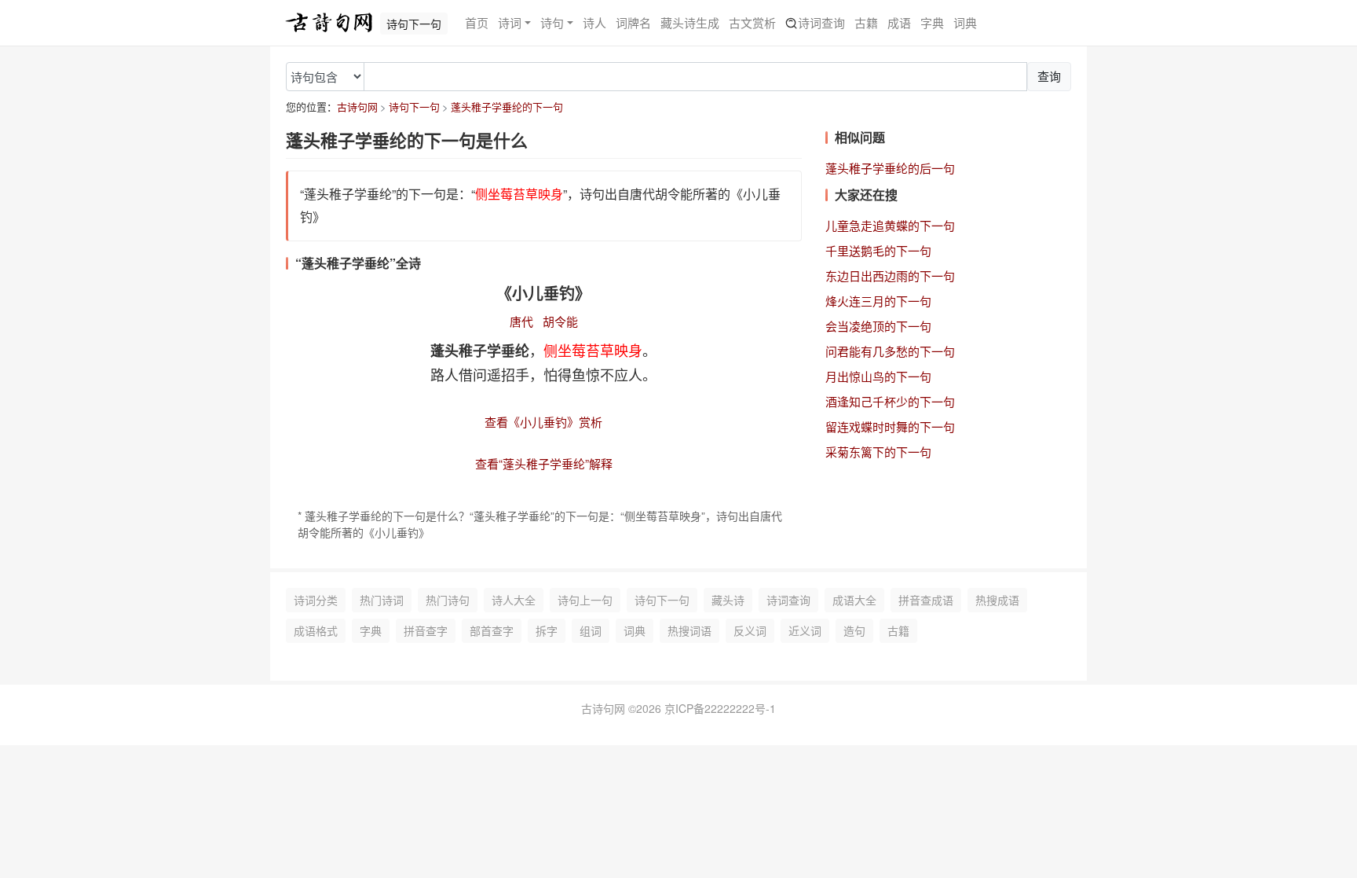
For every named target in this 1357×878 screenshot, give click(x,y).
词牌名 (633, 22)
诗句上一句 (585, 600)
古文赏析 (752, 22)
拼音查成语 (925, 600)
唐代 (521, 321)
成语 (899, 22)
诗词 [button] (509, 22)
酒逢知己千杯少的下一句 (890, 401)
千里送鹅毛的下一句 (878, 250)
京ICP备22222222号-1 (720, 708)
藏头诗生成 (689, 22)
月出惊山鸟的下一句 (878, 376)
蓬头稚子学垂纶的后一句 (890, 168)
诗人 (594, 22)
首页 (476, 22)
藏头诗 (727, 600)
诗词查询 (821, 22)
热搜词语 (689, 630)
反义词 (749, 630)
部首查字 (492, 630)
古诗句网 (357, 106)
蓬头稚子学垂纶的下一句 (507, 106)
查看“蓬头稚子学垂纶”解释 (544, 463)
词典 (965, 22)
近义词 (804, 630)
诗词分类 (316, 600)
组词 (591, 630)
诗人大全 (514, 600)
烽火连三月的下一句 (878, 300)
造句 (854, 630)
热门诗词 (382, 600)
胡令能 (560, 321)
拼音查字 (426, 630)
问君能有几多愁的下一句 (890, 351)
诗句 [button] (552, 22)
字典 (932, 22)
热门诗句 (448, 600)
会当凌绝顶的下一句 (878, 326)
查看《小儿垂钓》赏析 (543, 421)
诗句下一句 (414, 106)
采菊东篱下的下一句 (878, 451)
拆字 (547, 630)
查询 (1049, 76)
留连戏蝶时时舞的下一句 (890, 426)
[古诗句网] (329, 22)
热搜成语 (997, 600)
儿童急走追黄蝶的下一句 (890, 225)
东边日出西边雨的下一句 (890, 275)
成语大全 (854, 600)
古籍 (866, 22)
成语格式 (316, 630)
